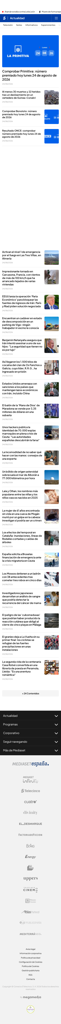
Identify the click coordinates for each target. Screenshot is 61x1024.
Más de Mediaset (14, 750)
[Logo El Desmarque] (30, 824)
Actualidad (17, 18)
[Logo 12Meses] (30, 901)
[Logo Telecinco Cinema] (30, 890)
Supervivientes (48, 25)
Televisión (8, 25)
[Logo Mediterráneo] (30, 934)
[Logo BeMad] (30, 868)
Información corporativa (30, 953)
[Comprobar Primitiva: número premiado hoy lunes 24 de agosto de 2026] (30, 51)
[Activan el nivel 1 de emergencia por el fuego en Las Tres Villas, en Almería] (51, 257)
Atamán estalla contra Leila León (20, 12)
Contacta (30, 979)
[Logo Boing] (30, 846)
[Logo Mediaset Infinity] (30, 780)
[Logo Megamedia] (32, 997)
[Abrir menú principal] (56, 18)
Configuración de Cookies (30, 962)
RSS (30, 975)
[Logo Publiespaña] (30, 923)
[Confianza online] (30, 1012)
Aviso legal (30, 949)
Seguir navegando (15, 741)
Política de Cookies (30, 966)
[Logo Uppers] (30, 879)
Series (19, 25)
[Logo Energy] (30, 857)
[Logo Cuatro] (30, 802)
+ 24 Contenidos (30, 693)
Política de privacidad (30, 958)
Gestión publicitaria (30, 970)
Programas (10, 724)
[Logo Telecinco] (30, 791)
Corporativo (11, 733)
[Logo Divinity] (30, 813)
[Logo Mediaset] (30, 765)
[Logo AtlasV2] (30, 911)
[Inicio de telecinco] (4, 18)
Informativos (31, 25)
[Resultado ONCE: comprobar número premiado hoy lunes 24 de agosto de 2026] (51, 136)
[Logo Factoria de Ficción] (30, 835)
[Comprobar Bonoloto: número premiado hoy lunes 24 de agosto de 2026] (51, 117)
